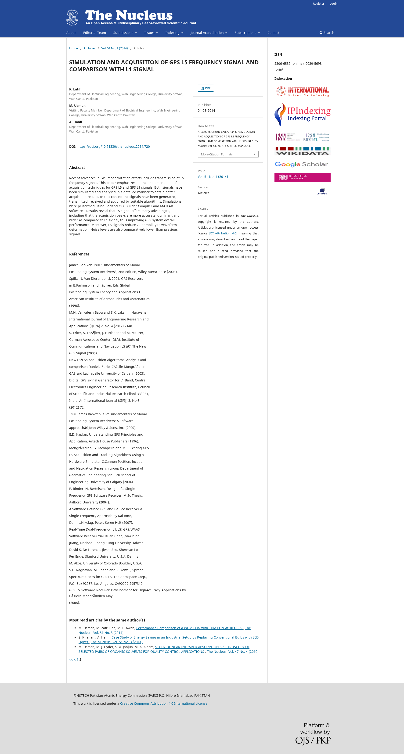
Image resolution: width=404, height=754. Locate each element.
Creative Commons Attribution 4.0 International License (163, 703)
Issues (149, 32)
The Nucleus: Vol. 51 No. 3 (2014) (117, 642)
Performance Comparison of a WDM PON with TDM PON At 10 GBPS (189, 628)
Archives (89, 48)
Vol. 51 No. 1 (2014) (114, 48)
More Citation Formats (217, 154)
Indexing (173, 32)
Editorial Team (94, 32)
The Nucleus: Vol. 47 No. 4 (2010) (233, 651)
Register (318, 3)
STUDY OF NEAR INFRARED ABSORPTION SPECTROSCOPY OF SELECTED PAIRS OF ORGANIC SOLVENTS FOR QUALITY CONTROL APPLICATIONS (164, 649)
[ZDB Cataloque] (302, 181)
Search (328, 32)
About (71, 32)
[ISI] (302, 96)
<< (71, 659)
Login (334, 3)
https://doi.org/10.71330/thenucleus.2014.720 (113, 146)
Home (73, 48)
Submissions (123, 32)
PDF (207, 88)
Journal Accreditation (208, 32)
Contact (273, 32)
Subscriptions (246, 32)
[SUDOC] (302, 194)
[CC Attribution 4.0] (223, 233)
